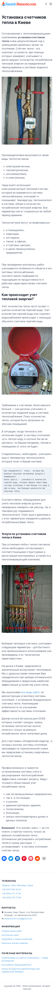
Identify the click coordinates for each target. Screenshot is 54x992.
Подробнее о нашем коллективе (17, 939)
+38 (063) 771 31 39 (11, 893)
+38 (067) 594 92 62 (11, 889)
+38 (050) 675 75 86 (11, 897)
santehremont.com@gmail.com (18, 918)
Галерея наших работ (12, 931)
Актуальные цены (10, 935)
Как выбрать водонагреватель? (17, 965)
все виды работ (30, 692)
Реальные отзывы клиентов (15, 943)
